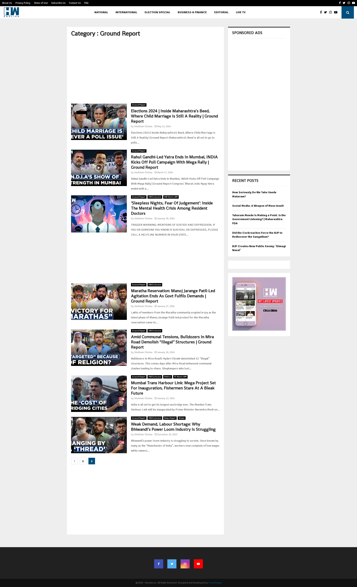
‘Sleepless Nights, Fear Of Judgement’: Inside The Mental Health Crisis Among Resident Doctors (172, 208)
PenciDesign (215, 582)
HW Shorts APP (171, 197)
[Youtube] (336, 12)
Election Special (157, 12)
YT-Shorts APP (180, 377)
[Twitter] (326, 12)
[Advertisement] (145, 70)
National (101, 12)
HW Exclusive (155, 197)
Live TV (240, 12)
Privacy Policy (22, 3)
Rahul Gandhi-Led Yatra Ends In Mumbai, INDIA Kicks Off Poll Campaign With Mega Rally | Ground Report (174, 162)
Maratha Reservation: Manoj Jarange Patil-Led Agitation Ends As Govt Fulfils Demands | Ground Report (173, 296)
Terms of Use (41, 3)
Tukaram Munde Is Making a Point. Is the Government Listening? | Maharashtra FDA (259, 219)
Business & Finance (192, 12)
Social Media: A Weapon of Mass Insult (258, 206)
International (126, 12)
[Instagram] (331, 12)
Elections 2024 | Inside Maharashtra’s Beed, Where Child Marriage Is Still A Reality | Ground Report (174, 116)
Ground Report (138, 105)
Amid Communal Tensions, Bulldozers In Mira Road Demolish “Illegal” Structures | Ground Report (172, 342)
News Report (170, 418)
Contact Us (75, 3)
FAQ (86, 3)
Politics (167, 377)
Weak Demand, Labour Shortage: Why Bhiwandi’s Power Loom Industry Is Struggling (173, 426)
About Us (7, 3)
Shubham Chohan (143, 126)
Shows (181, 418)
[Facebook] (322, 12)
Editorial (221, 12)
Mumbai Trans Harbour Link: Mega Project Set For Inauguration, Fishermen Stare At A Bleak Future (173, 388)
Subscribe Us (58, 3)
